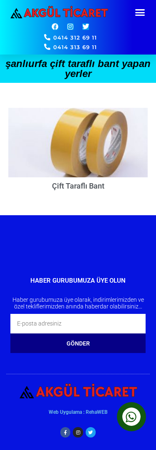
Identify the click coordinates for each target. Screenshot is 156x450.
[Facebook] (55, 26)
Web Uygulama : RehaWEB (78, 412)
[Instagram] (70, 26)
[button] (140, 12)
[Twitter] (85, 26)
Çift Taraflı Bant (78, 185)
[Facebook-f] (65, 432)
